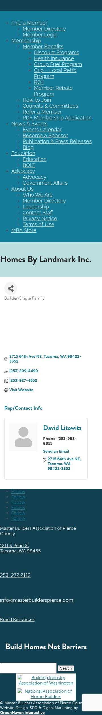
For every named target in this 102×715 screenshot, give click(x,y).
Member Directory (44, 29)
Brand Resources (17, 619)
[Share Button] (10, 288)
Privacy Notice (40, 218)
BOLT (29, 165)
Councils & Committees (50, 106)
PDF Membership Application (57, 118)
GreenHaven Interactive (22, 712)
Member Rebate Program (53, 91)
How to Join (37, 100)
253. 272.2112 (15, 575)
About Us (22, 189)
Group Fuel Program (58, 64)
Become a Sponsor (45, 135)
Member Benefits (43, 46)
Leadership (36, 207)
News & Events (29, 124)
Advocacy (23, 171)
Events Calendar (42, 129)
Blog (28, 147)
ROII (39, 82)
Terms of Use (38, 224)
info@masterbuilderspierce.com (36, 600)
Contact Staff (38, 212)
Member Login (40, 35)
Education (23, 153)
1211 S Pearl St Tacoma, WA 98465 (20, 548)
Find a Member (29, 23)
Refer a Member (42, 112)
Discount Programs (56, 52)
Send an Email (56, 451)
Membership (26, 40)
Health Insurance (54, 58)
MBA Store (24, 230)
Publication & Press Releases (57, 141)
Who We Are (38, 195)
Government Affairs (45, 183)
